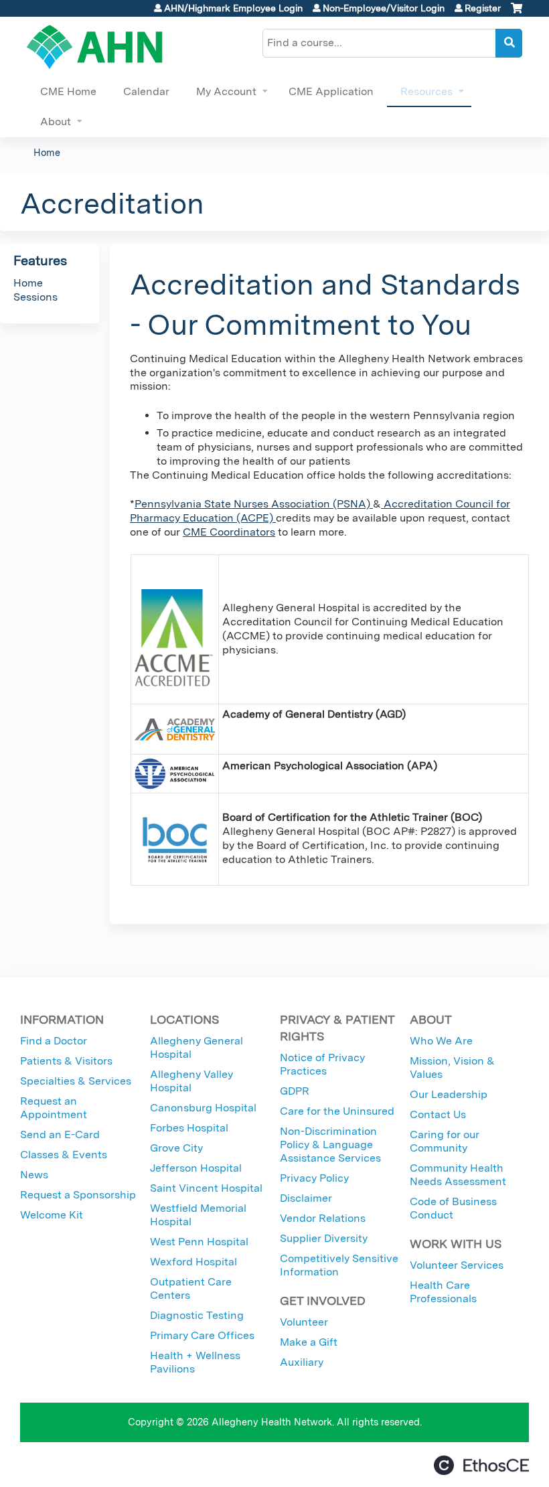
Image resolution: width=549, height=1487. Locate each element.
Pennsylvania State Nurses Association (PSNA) (254, 503)
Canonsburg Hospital (203, 1107)
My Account (226, 91)
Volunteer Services (456, 1265)
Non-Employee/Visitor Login (384, 8)
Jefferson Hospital (196, 1168)
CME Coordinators (229, 532)
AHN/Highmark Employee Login (233, 8)
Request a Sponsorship (78, 1194)
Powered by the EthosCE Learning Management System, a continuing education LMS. (481, 1465)
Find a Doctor (53, 1040)
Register (483, 8)
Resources (426, 91)
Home (46, 152)
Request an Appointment (53, 1108)
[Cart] (516, 13)
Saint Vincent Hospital (206, 1188)
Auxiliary (301, 1362)
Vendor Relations (323, 1218)
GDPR (294, 1091)
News (34, 1174)
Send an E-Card (60, 1134)
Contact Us (438, 1114)
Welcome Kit (51, 1214)
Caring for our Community (444, 1141)
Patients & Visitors (66, 1060)
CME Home (68, 91)
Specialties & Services (75, 1081)
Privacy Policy (314, 1178)
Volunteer (304, 1322)
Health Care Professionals (443, 1292)
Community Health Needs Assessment (458, 1175)
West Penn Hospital (199, 1241)
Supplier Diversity (324, 1238)
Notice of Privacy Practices (322, 1064)
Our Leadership (448, 1094)
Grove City (176, 1148)
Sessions (35, 297)
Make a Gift (308, 1342)
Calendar (146, 91)
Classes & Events (63, 1154)
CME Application (331, 91)
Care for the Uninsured (337, 1111)
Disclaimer (306, 1198)
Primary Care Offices (202, 1335)
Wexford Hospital (193, 1261)
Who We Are (441, 1040)
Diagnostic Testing (197, 1315)
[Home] (95, 47)
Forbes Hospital (189, 1127)
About (55, 121)
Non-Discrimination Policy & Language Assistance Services (330, 1144)
